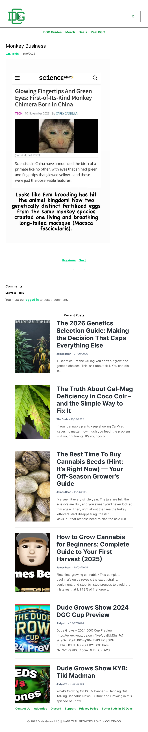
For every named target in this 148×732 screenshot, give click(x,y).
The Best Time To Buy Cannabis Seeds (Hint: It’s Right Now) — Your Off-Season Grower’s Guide (89, 468)
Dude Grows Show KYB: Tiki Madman (91, 671)
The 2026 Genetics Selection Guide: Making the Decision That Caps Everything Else (92, 334)
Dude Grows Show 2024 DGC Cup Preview (92, 611)
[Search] (133, 16)
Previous (69, 260)
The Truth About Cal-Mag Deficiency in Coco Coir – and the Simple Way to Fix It (94, 399)
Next (82, 260)
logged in (32, 299)
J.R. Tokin (12, 53)
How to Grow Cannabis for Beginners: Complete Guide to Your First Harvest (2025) (92, 547)
